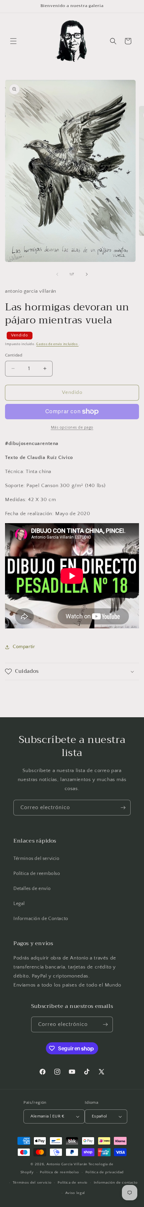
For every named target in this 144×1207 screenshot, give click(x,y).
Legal (19, 903)
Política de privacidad (104, 1172)
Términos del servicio (36, 858)
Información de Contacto (40, 918)
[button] (13, 41)
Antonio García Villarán (67, 1164)
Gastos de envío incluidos (57, 344)
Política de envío (72, 1183)
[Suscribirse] (123, 807)
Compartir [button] (24, 646)
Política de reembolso (36, 873)
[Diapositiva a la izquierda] (57, 274)
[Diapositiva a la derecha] (86, 274)
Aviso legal (75, 1193)
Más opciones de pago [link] (72, 427)
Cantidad (13, 355)
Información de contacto (116, 1183)
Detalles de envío (32, 888)
